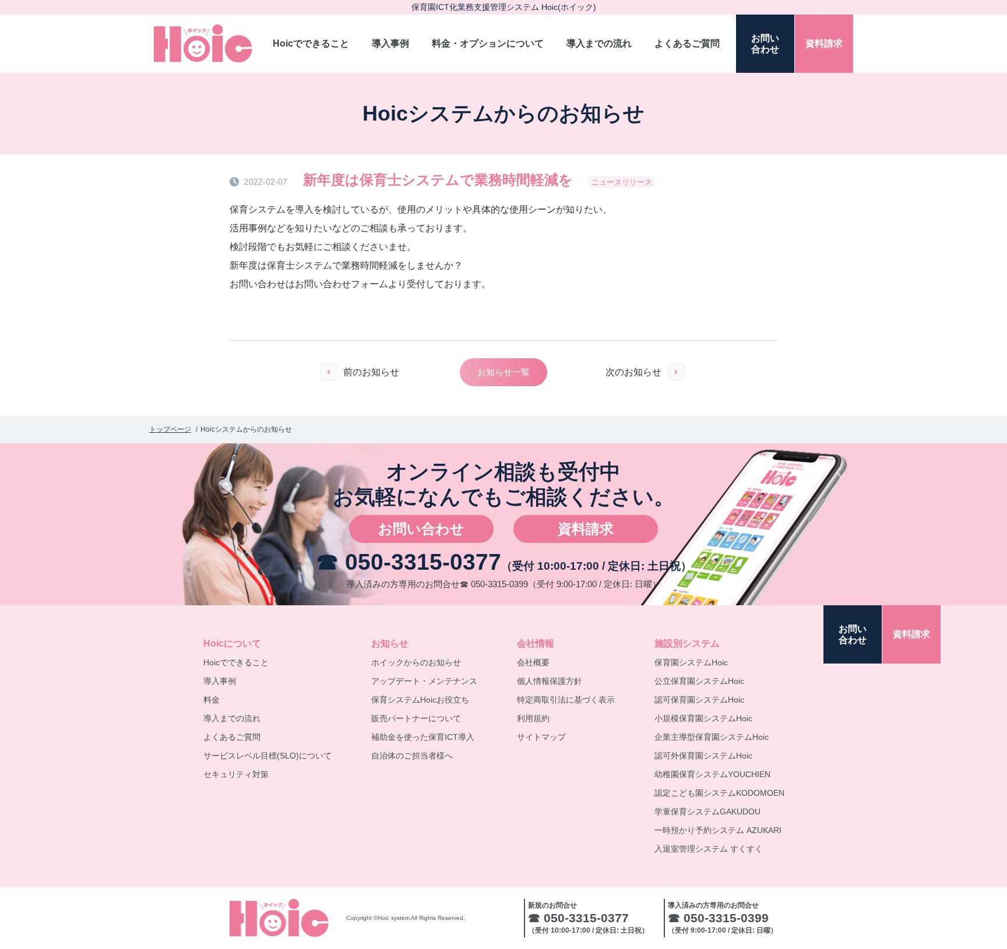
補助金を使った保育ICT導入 (422, 737)
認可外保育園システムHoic (703, 755)
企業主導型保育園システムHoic (711, 737)
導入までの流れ (599, 43)
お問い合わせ (421, 529)
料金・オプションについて (488, 43)
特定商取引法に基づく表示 (566, 699)
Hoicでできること (311, 43)
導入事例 (390, 43)
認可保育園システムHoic (699, 699)
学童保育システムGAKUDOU (707, 811)
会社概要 (533, 662)
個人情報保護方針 (549, 681)
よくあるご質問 (687, 43)
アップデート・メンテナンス (424, 681)
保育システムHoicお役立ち (420, 699)
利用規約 (533, 718)
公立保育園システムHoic (699, 681)
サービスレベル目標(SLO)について (267, 755)
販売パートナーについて (416, 718)
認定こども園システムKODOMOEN (719, 793)
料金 (211, 699)
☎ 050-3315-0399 (494, 584)
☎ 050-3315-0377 (408, 561)
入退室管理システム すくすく (708, 848)
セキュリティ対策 (236, 774)
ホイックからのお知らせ (416, 662)
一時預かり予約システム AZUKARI (717, 830)
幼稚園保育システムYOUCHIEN (712, 774)
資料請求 (586, 529)
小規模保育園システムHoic (703, 718)
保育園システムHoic (691, 662)
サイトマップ (541, 737)
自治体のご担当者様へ (412, 755)
